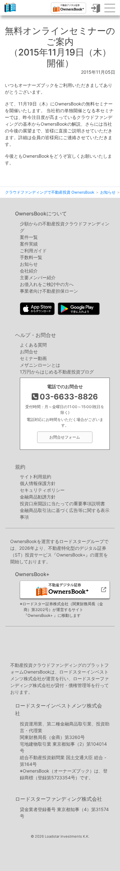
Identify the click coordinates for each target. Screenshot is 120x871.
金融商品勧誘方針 (38, 496)
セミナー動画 (33, 358)
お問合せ (29, 351)
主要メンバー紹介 (38, 277)
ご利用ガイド (33, 250)
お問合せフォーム (64, 437)
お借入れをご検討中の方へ (47, 284)
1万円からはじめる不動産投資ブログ (57, 371)
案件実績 (29, 244)
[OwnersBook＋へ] (68, 8)
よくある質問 (33, 345)
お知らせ (29, 264)
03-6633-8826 (69, 396)
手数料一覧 (31, 257)
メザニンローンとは (40, 365)
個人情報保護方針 (38, 483)
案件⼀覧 (29, 237)
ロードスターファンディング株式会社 (58, 799)
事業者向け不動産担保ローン (49, 291)
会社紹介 (29, 270)
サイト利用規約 (35, 476)
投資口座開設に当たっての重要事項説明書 (62, 503)
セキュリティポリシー (42, 490)
